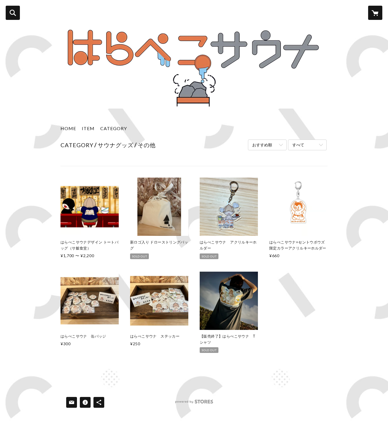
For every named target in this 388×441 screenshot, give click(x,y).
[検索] (13, 13)
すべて (298, 144)
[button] (113, 130)
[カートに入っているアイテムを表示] (375, 13)
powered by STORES (194, 403)
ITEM (88, 128)
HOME (68, 128)
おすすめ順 (262, 144)
